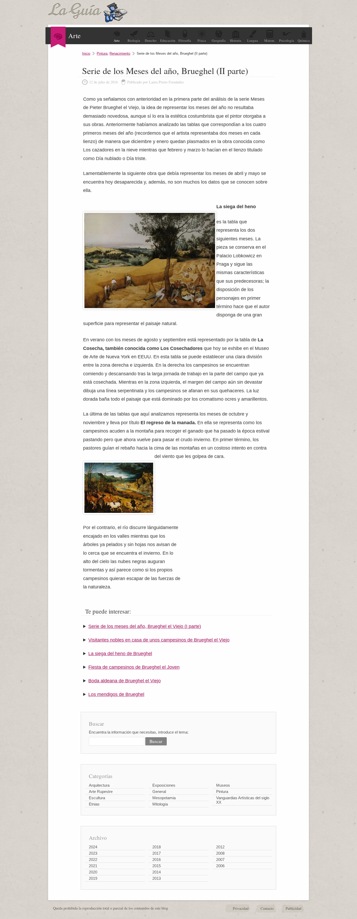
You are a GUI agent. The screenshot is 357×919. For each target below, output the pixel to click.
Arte (117, 40)
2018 (156, 847)
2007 (220, 859)
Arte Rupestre (101, 791)
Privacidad (241, 908)
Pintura (102, 53)
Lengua (252, 40)
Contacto (267, 908)
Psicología (286, 40)
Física (202, 40)
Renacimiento (120, 53)
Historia (235, 40)
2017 (156, 853)
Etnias (94, 804)
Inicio (86, 53)
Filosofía (185, 40)
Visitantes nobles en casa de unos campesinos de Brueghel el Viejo (158, 640)
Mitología (160, 804)
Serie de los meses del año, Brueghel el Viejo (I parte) (144, 626)
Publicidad (293, 908)
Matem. (269, 40)
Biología (134, 40)
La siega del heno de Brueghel (120, 653)
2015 (156, 866)
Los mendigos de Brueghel (116, 694)
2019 (93, 878)
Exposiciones (163, 785)
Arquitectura (99, 785)
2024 (93, 847)
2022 (93, 859)
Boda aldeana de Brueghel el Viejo (124, 680)
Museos (223, 785)
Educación (167, 40)
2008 (220, 853)
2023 (93, 853)
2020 (93, 872)
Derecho (151, 40)
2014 (156, 872)
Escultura (97, 798)
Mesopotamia (164, 798)
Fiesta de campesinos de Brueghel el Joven (134, 667)
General (159, 791)
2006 (220, 866)
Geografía (219, 40)
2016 (156, 859)
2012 (220, 847)
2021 (93, 866)
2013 (156, 878)
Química (304, 40)
